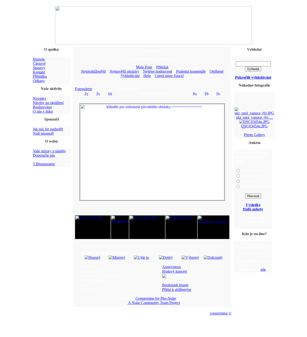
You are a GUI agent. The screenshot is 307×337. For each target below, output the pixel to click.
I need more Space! (169, 76)
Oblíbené (217, 71)
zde (263, 269)
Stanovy (39, 68)
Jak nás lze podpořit (48, 129)
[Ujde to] (141, 257)
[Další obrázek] (218, 93)
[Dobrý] (166, 257)
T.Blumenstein (44, 164)
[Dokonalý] (213, 257)
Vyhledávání (130, 76)
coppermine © (220, 313)
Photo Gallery (254, 135)
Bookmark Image (175, 285)
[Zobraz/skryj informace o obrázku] (98, 93)
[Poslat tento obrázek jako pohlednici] (195, 93)
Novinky (39, 98)
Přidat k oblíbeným (176, 289)
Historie (39, 59)
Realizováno (42, 107)
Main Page (144, 67)
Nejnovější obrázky (124, 71)
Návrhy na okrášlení (48, 103)
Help (147, 76)
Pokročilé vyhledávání (253, 77)
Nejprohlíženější (93, 71)
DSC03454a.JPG (254, 125)
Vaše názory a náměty (49, 151)
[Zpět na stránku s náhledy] (86, 93)
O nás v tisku (43, 111)
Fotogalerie (83, 89)
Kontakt (39, 72)
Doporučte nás (44, 155)
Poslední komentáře (191, 71)
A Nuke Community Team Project (153, 303)
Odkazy (39, 81)
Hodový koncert (174, 271)
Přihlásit (162, 67)
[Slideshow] (110, 93)
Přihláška (40, 76)
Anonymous (171, 267)
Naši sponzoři (43, 133)
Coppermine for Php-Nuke (156, 298)
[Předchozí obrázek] (206, 93)
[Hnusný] (92, 257)
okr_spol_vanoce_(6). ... (254, 117)
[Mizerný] (117, 257)
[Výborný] (190, 257)
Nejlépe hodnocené (157, 71)
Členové (39, 63)
